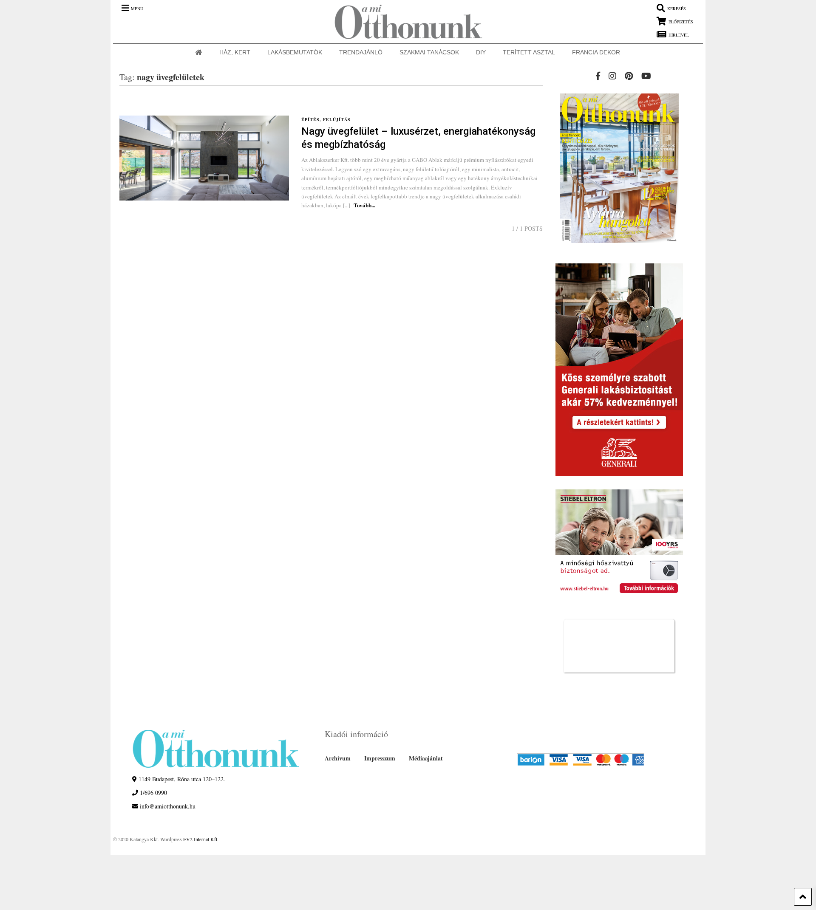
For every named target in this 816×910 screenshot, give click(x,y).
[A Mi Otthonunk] (404, 21)
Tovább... (364, 205)
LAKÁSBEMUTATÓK (294, 52)
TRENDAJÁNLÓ (360, 52)
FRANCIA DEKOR (596, 52)
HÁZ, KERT (234, 52)
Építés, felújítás (326, 119)
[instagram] (612, 76)
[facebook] (598, 76)
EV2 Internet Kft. (200, 839)
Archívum (338, 758)
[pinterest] (629, 76)
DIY (481, 52)
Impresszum (379, 758)
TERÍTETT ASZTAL (529, 52)
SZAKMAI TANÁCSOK (429, 52)
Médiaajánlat (426, 758)
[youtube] (646, 76)
